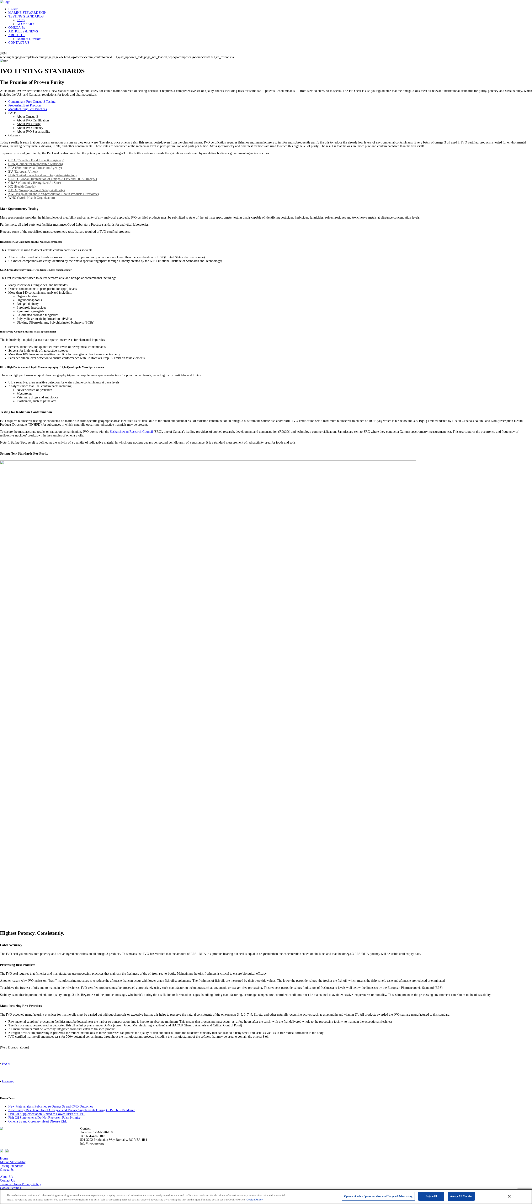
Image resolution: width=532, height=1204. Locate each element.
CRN (35, 164)
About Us (6, 1176)
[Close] (509, 1196)
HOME (13, 9)
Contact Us (7, 1180)
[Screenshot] (208, 924)
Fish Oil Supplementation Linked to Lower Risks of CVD (46, 1114)
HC (22, 186)
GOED (52, 179)
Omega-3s (7, 1169)
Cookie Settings (10, 1188)
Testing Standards (11, 1166)
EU (23, 171)
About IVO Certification (33, 120)
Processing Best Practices (25, 105)
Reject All (431, 1196)
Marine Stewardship (13, 1162)
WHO (31, 197)
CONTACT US (19, 42)
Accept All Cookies (461, 1196)
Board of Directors (29, 39)
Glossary (14, 135)
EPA (35, 167)
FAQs (21, 20)
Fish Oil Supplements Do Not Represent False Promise (44, 1117)
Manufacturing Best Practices (27, 109)
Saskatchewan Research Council (131, 431)
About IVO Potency (30, 128)
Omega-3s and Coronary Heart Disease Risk (37, 1121)
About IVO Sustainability (33, 131)
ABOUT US (16, 35)
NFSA (36, 190)
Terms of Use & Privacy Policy (20, 1184)
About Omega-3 (27, 116)
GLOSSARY (25, 24)
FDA (42, 175)
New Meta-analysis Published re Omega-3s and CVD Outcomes (50, 1106)
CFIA (36, 160)
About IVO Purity (29, 124)
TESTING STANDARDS (26, 16)
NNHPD (53, 194)
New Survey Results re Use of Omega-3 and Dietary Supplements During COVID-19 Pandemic (71, 1110)
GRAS (34, 182)
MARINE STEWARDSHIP (27, 12)
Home (4, 1158)
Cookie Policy (254, 1199)
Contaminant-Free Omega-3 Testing (31, 101)
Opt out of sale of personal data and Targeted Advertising (378, 1196)
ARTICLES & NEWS (23, 31)
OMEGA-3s (16, 27)
